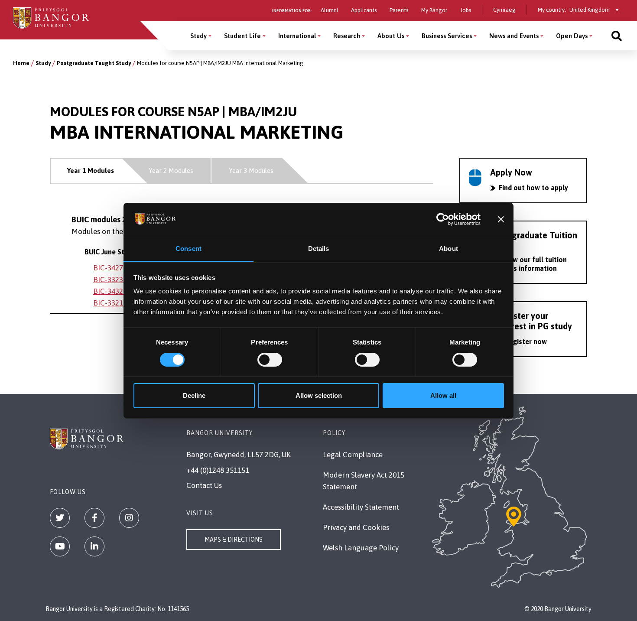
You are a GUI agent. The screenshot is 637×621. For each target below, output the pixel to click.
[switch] (269, 360)
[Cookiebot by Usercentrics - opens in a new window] (443, 219)
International (297, 35)
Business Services (447, 35)
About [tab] (448, 248)
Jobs (465, 10)
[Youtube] (60, 546)
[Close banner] (501, 219)
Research (346, 35)
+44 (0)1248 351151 (217, 470)
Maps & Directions (234, 539)
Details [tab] (318, 248)
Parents (399, 10)
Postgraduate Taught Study (94, 63)
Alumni (329, 10)
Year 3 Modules (251, 170)
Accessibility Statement (361, 507)
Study (198, 35)
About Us (390, 35)
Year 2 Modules (171, 170)
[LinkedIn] (94, 546)
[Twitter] (60, 518)
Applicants (364, 10)
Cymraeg (504, 10)
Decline (194, 395)
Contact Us (204, 485)
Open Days (572, 35)
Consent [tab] (189, 248)
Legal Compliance (353, 454)
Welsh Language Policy (361, 547)
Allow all (443, 395)
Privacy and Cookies (356, 527)
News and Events (514, 35)
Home (21, 63)
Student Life (242, 35)
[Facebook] (94, 518)
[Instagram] (129, 518)
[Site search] (616, 35)
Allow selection (319, 395)
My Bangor (434, 10)
